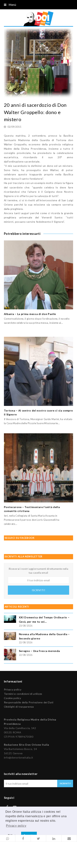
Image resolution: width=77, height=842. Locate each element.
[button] (7, 838)
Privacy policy (12, 689)
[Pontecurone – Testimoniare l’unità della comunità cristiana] (38, 467)
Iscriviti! (38, 590)
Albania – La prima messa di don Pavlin (30, 314)
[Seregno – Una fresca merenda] (10, 655)
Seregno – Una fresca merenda (39, 650)
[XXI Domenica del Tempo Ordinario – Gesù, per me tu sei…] (10, 619)
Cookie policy (12, 698)
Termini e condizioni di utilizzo (23, 693)
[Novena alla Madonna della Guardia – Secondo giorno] (10, 636)
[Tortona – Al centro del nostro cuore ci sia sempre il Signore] (38, 371)
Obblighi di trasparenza (19, 706)
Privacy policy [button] (16, 825)
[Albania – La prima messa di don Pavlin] (38, 275)
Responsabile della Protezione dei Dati (29, 702)
